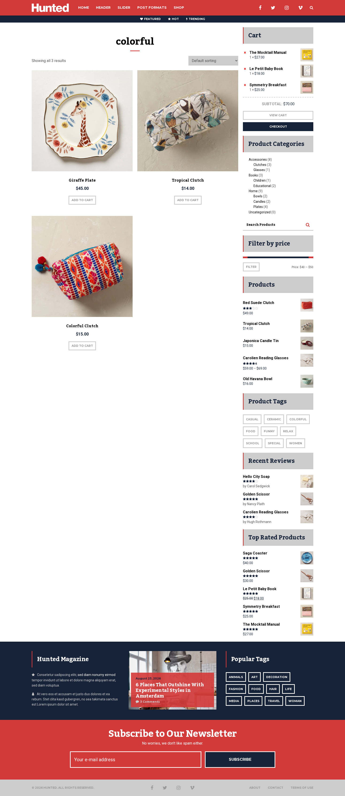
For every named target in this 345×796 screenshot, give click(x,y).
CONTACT (275, 788)
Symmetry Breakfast (267, 85)
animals (236, 677)
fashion (236, 689)
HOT (175, 19)
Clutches (259, 165)
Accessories (258, 159)
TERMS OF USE (302, 788)
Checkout (278, 126)
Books (253, 175)
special (274, 443)
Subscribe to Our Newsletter (172, 733)
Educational (262, 186)
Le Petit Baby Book (266, 68)
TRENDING (197, 19)
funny (269, 431)
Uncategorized (260, 212)
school (252, 443)
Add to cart (82, 200)
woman (295, 701)
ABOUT (255, 788)
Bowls (257, 196)
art (254, 677)
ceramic (274, 419)
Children (259, 180)
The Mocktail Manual (267, 52)
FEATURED (152, 19)
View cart (278, 115)
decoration (276, 677)
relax (288, 431)
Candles (259, 201)
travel (274, 701)
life (288, 689)
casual (252, 419)
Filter (251, 267)
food (250, 431)
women (295, 443)
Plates (258, 207)
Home (253, 191)
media (234, 701)
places (253, 701)
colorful (298, 419)
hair (273, 689)
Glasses (259, 170)
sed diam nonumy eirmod (96, 675)
